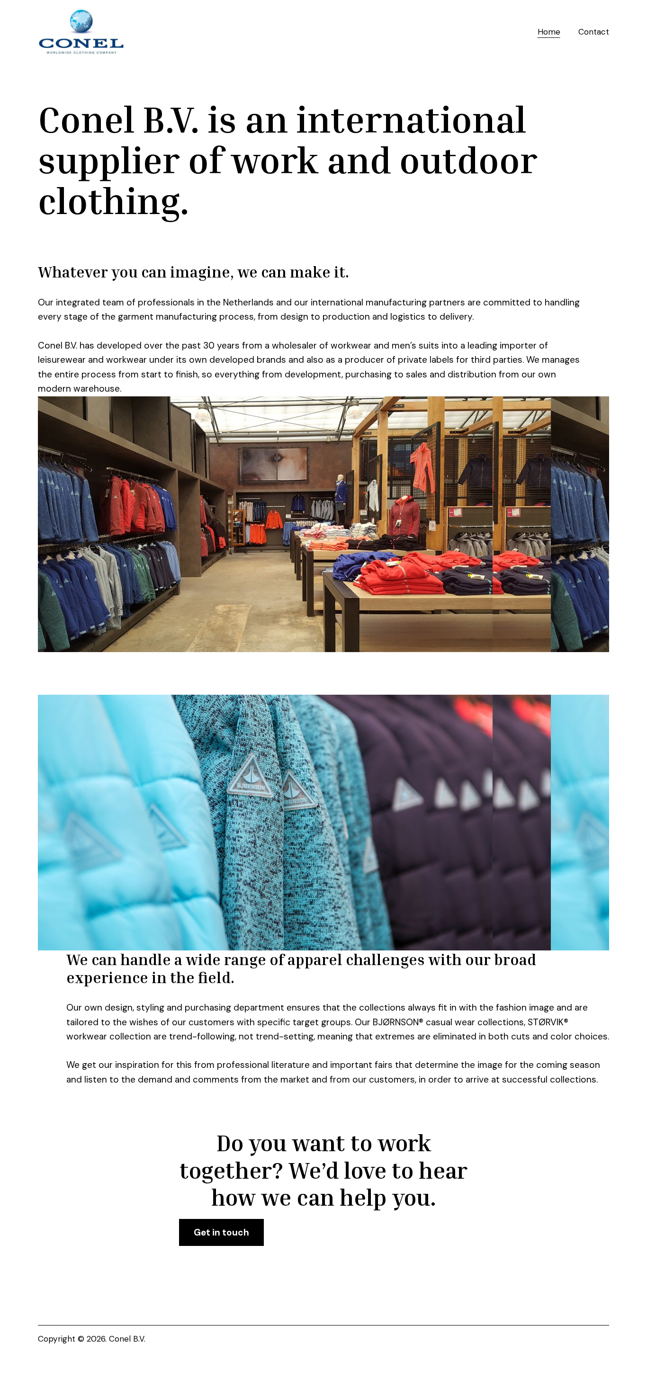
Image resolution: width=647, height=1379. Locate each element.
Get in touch (221, 1232)
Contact (593, 32)
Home (549, 32)
